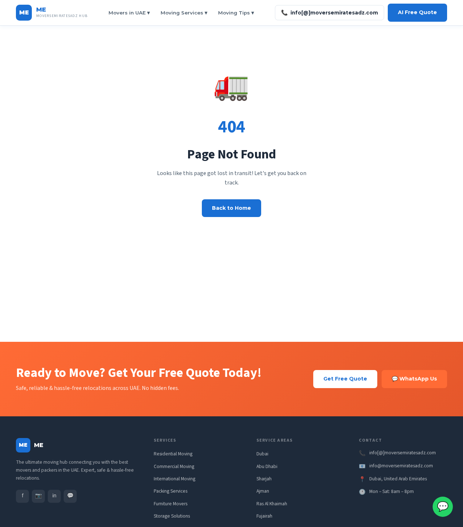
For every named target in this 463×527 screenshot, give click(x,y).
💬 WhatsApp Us (414, 378)
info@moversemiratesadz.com (401, 465)
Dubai (262, 453)
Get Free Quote (345, 378)
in (54, 496)
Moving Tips (236, 13)
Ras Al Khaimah (271, 503)
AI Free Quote (417, 12)
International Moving (174, 478)
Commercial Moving (174, 466)
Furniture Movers (170, 503)
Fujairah (264, 516)
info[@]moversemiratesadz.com (329, 12)
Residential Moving (173, 453)
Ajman (262, 491)
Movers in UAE (129, 13)
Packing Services (170, 491)
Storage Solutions (172, 516)
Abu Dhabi (266, 466)
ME (41, 9)
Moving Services (184, 13)
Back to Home (231, 208)
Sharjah (264, 478)
